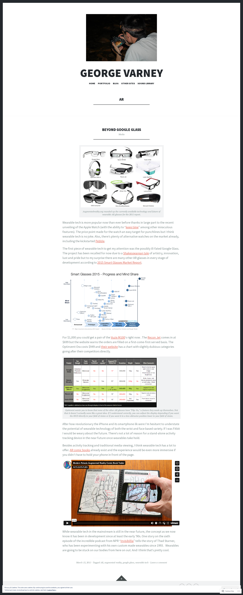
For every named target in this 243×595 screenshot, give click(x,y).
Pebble (99, 241)
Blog (116, 83)
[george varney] (121, 37)
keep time (132, 227)
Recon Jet (154, 337)
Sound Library (146, 83)
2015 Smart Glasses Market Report (119, 262)
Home (92, 83)
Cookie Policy (51, 590)
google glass (128, 562)
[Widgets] (121, 578)
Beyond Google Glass (121, 129)
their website (109, 347)
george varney (121, 73)
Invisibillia (127, 541)
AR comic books (80, 450)
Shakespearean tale (136, 253)
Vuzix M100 (118, 337)
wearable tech (141, 562)
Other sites (128, 83)
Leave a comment (158, 562)
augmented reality (113, 562)
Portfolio (104, 83)
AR (101, 562)
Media (122, 134)
